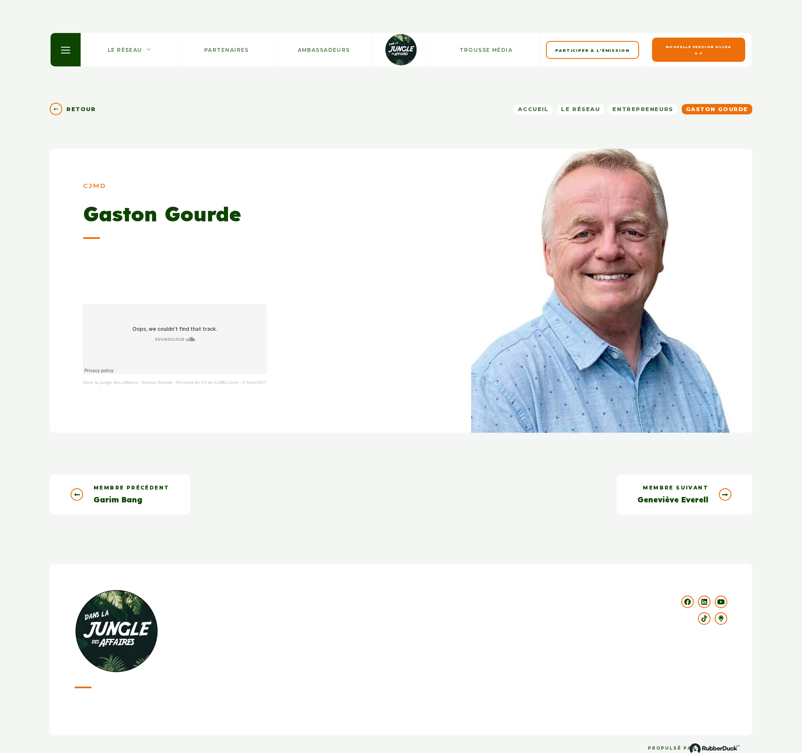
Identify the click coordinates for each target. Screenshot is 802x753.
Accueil (533, 109)
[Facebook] (687, 602)
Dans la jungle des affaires (110, 382)
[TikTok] (704, 618)
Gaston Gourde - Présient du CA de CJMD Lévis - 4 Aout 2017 (204, 382)
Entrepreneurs (642, 109)
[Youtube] (721, 602)
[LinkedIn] (704, 602)
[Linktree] (721, 618)
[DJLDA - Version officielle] (401, 49)
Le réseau (580, 109)
